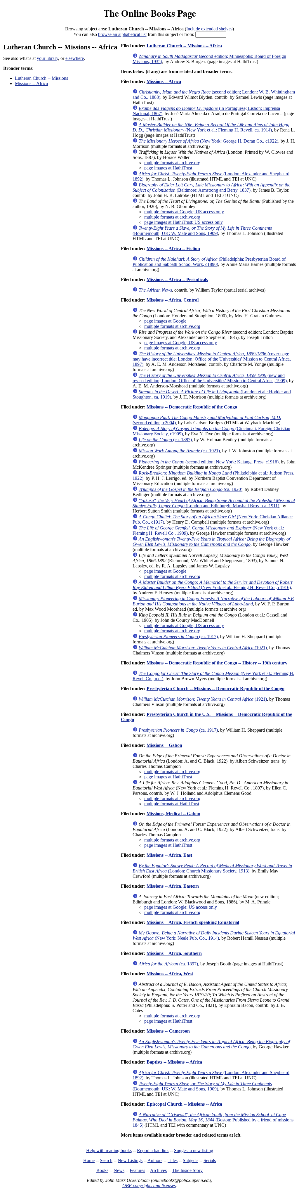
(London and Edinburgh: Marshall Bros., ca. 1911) (214, 503)
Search (106, 1160)
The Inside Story (187, 1170)
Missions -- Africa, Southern (174, 953)
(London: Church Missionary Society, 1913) (212, 868)
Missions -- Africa (31, 83)
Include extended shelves (209, 28)
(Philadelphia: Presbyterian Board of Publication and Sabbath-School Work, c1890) (209, 262)
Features (137, 1170)
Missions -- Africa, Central (173, 299)
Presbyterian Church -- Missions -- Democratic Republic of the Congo (215, 688)
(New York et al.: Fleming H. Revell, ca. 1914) (212, 127)
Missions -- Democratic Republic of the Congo (192, 406)
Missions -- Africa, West (170, 973)
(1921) (203, 647)
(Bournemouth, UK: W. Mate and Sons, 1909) (202, 231)
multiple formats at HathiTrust (171, 803)
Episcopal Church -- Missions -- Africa (184, 1104)
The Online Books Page (149, 13)
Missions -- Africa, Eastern (173, 886)
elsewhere (74, 58)
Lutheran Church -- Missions (41, 78)
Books (102, 1170)
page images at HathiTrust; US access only (183, 222)
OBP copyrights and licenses (149, 1185)
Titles (173, 1160)
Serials (210, 1160)
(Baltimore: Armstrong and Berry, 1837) (211, 187)
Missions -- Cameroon (168, 1030)
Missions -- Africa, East (169, 855)
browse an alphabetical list (122, 34)
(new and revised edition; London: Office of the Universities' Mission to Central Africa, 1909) (210, 378)
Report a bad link (153, 1150)
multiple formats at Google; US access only (184, 211)
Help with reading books (109, 1150)
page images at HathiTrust (168, 167)
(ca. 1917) (178, 636)
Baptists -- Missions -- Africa (174, 1061)
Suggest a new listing (193, 1150)
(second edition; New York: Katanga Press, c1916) (209, 461)
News (119, 1170)
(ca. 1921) (179, 450)
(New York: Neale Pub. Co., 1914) (214, 935)
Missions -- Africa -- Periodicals (177, 279)
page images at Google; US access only (180, 342)
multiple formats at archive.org (172, 162)
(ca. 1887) (165, 439)
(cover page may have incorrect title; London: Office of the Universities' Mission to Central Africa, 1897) (212, 359)
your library (47, 58)
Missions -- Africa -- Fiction (173, 248)
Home (89, 1160)
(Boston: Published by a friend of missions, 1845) (214, 1120)
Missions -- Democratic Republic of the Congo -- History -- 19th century (217, 662)
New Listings (130, 1160)
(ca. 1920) (190, 489)
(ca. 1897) (168, 963)
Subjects (190, 1160)
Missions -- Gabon (164, 745)
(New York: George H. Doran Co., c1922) (208, 140)
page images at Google (165, 320)
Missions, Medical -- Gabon (173, 813)
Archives (158, 1170)
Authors (154, 1160)
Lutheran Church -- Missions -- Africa (184, 45)
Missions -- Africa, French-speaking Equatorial (193, 922)
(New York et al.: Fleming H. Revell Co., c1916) (212, 585)
